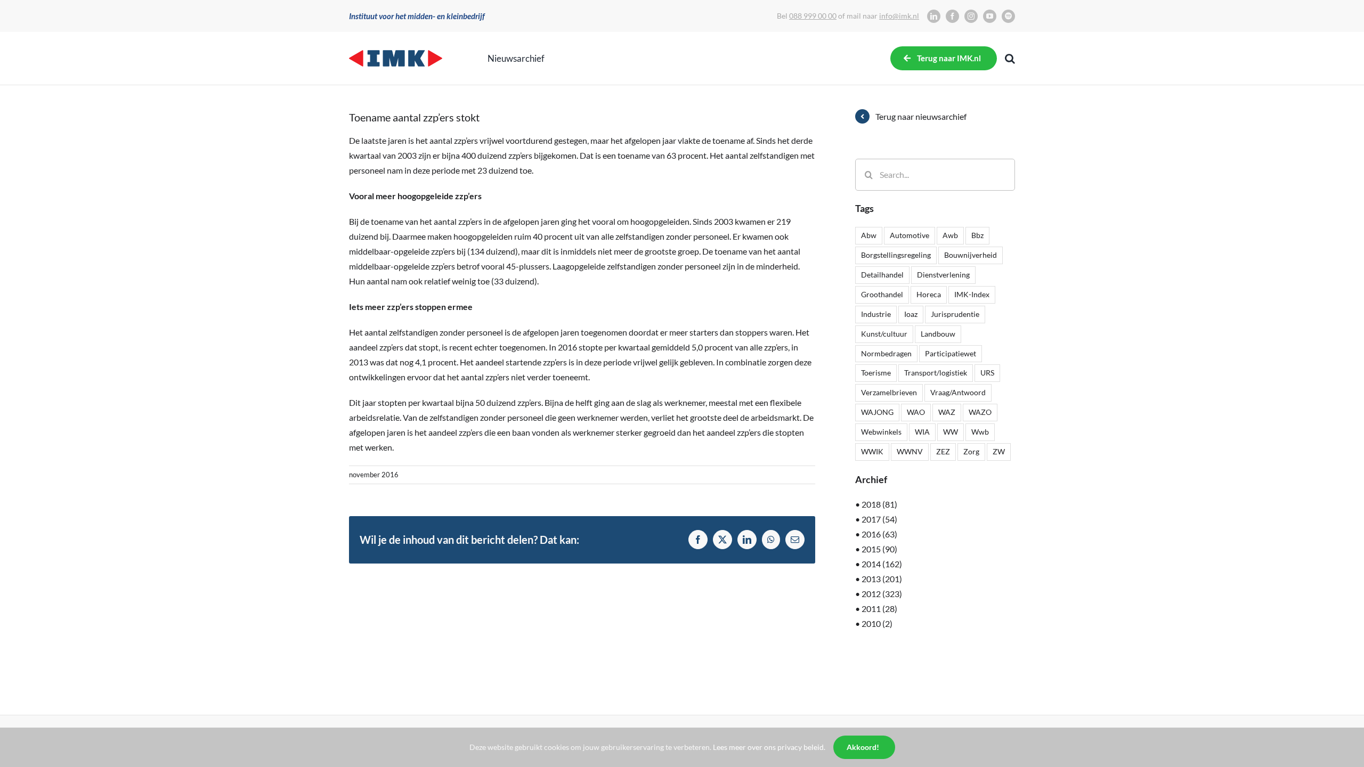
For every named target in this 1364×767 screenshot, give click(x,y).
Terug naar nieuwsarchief (921, 116)
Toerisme (876, 372)
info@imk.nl (899, 15)
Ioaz (911, 314)
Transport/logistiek (935, 372)
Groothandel (882, 294)
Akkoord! (863, 747)
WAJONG (877, 412)
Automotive (909, 235)
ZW (999, 451)
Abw (868, 235)
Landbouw (938, 333)
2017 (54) (879, 519)
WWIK (872, 451)
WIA (922, 431)
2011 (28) (879, 608)
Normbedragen (886, 353)
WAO (916, 412)
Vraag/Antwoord (958, 392)
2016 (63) (879, 534)
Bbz (977, 235)
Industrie (876, 314)
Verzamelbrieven (889, 392)
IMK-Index (971, 294)
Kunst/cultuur (884, 333)
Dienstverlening (943, 274)
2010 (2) (877, 623)
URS (987, 372)
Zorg (971, 451)
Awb (950, 235)
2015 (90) (879, 549)
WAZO (980, 412)
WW (950, 431)
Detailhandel (882, 274)
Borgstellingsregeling (896, 254)
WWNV (910, 451)
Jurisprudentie (955, 314)
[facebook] (952, 16)
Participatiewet (950, 353)
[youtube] (989, 16)
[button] (1010, 59)
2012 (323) (882, 594)
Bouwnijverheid (970, 254)
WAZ (946, 412)
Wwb (980, 431)
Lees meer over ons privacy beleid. (769, 747)
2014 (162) (882, 564)
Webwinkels (881, 431)
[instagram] (971, 16)
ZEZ (943, 451)
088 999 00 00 (813, 15)
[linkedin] (933, 16)
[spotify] (1008, 16)
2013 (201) (882, 579)
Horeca (928, 294)
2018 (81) (879, 504)
